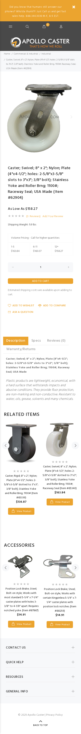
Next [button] (71, 117)
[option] (40, 117)
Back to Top (40, 725)
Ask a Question (22, 312)
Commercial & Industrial (26, 54)
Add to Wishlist (23, 305)
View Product (23, 511)
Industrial (46, 54)
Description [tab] (15, 341)
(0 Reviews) (33, 216)
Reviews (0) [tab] (56, 341)
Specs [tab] (36, 341)
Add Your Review (52, 216)
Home (7, 54)
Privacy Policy (54, 715)
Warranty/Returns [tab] (21, 349)
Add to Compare (54, 305)
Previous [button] (9, 117)
